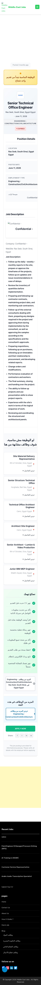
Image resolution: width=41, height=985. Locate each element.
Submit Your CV (7, 887)
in (26, 735)
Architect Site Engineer (23, 526)
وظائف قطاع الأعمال (10, 952)
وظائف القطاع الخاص (10, 947)
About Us (5, 913)
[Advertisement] (20, 39)
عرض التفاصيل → (28, 471)
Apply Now (20, 728)
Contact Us (6, 907)
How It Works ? (7, 919)
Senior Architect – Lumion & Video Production (21, 546)
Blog (3, 931)
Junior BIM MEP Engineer (22, 569)
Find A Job (5, 925)
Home (4, 902)
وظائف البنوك (8, 935)
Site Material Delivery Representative (24, 457)
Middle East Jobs (17, 7)
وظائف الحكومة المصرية (11, 941)
